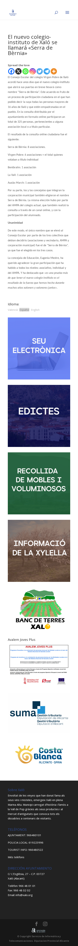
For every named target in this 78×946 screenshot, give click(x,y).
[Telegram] (47, 71)
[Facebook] (11, 71)
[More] (54, 71)
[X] (18, 71)
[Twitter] (39, 71)
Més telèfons (16, 857)
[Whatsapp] (25, 71)
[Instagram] (32, 71)
